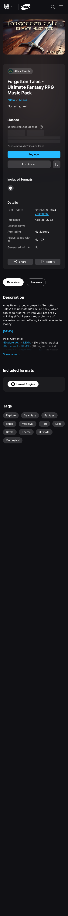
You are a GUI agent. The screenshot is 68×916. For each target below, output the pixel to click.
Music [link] (23, 99)
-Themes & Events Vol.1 (18, 349)
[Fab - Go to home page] (25, 6)
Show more (10, 354)
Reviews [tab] (36, 282)
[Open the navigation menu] (61, 7)
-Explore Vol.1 (11, 342)
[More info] (41, 127)
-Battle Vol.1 (10, 346)
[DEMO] (8, 331)
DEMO (27, 342)
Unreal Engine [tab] (25, 384)
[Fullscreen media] (60, 24)
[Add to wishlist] (56, 164)
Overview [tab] (13, 282)
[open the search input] (53, 7)
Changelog (42, 213)
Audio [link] (11, 99)
